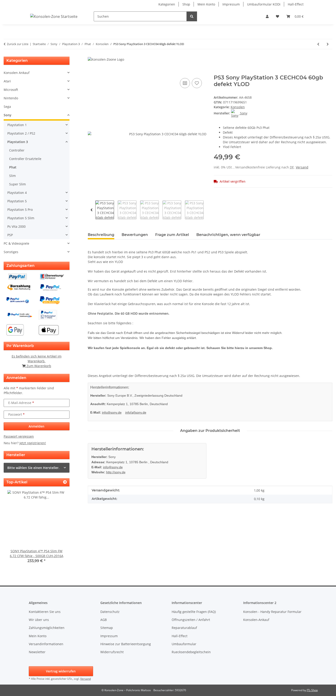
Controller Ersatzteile (25, 159)
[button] (267, 16)
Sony (7, 115)
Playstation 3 (17, 142)
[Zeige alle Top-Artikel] (65, 482)
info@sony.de (112, 412)
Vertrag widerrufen (61, 671)
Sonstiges (11, 252)
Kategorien (166, 4)
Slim (12, 175)
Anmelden (36, 426)
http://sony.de (115, 472)
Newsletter (37, 652)
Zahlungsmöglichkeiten (46, 628)
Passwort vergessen (19, 436)
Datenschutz (110, 611)
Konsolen (238, 107)
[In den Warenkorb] (91, 71)
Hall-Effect (296, 4)
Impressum (231, 4)
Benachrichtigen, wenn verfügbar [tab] (228, 235)
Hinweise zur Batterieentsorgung (125, 644)
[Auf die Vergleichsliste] (185, 83)
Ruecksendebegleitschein (191, 652)
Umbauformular (184, 644)
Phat (12, 167)
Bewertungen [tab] (135, 235)
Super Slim (17, 184)
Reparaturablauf (184, 628)
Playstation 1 (17, 125)
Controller (16, 150)
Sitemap (106, 628)
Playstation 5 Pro (20, 209)
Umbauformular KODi (263, 4)
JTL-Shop (312, 690)
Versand (302, 167)
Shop (186, 4)
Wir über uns (39, 619)
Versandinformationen (46, 644)
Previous (91, 209)
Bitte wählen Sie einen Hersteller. (33, 468)
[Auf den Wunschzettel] (197, 83)
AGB (103, 619)
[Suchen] (192, 16)
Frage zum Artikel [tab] (172, 235)
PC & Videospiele (16, 243)
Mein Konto (206, 4)
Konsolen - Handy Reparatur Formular (272, 611)
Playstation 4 (17, 192)
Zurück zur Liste (17, 44)
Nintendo (11, 98)
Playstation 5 (17, 201)
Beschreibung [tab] (101, 235)
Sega (7, 106)
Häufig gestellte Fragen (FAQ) (194, 611)
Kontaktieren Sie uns (45, 611)
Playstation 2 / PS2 (21, 133)
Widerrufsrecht (112, 652)
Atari (7, 81)
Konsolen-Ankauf (256, 619)
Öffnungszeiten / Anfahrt (191, 619)
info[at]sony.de (135, 412)
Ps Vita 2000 (16, 226)
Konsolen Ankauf (16, 72)
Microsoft (11, 89)
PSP (10, 235)
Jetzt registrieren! (32, 443)
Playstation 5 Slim (20, 218)
